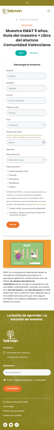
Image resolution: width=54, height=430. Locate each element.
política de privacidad (23, 380)
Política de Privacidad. (39, 204)
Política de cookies (12, 415)
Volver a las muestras (28, 20)
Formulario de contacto (18, 352)
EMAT (20, 53)
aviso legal (40, 380)
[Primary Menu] (49, 11)
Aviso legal (8, 406)
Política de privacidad (13, 411)
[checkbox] (26, 178)
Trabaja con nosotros (17, 357)
